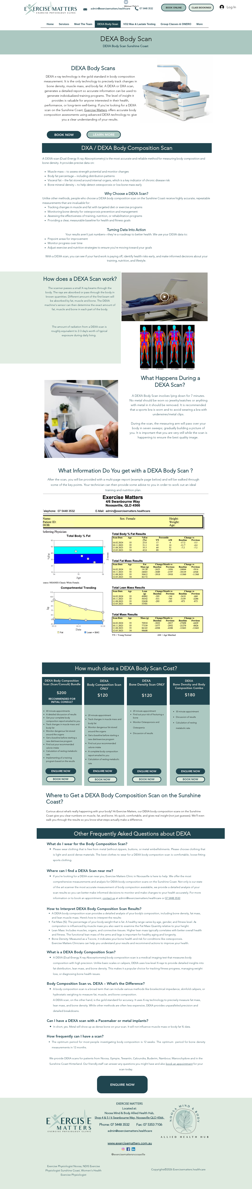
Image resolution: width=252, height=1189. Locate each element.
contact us (109, 898)
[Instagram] (123, 1149)
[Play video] (164, 297)
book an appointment (179, 1063)
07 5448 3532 (148, 8)
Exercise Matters (95, 110)
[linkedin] (133, 1149)
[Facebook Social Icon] (128, 1149)
